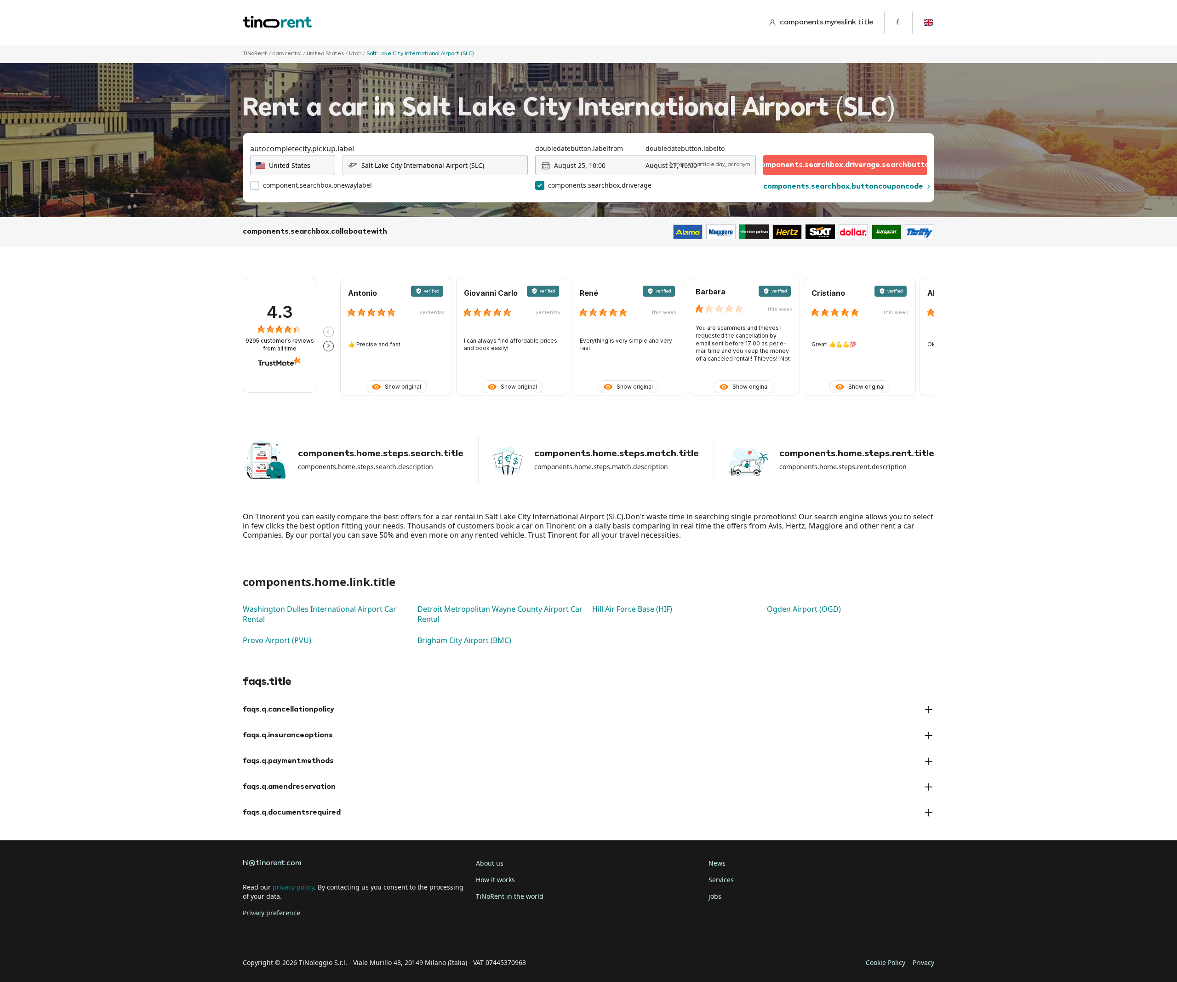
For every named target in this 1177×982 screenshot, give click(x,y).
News (717, 863)
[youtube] (329, 934)
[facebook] (252, 934)
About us (489, 863)
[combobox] (292, 165)
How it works (495, 879)
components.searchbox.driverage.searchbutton (845, 165)
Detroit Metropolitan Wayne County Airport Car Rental (500, 614)
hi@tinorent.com (272, 863)
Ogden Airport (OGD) (804, 609)
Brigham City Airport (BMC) (464, 640)
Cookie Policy (885, 962)
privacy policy (293, 887)
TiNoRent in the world (509, 896)
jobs (714, 896)
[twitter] (278, 934)
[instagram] (303, 934)
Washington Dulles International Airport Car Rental (319, 614)
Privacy (923, 962)
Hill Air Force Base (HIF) (632, 609)
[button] (328, 332)
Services (721, 879)
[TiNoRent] (277, 22)
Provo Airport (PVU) (277, 640)
